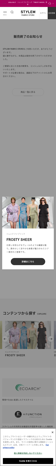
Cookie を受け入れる (28, 461)
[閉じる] (49, 200)
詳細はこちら (28, 261)
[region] (28, 447)
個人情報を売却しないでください (28, 453)
